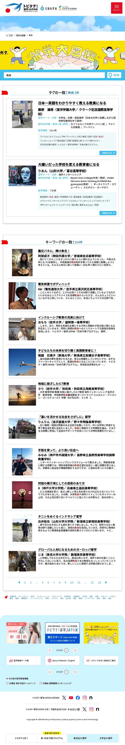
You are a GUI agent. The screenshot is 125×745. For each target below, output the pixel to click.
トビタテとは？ (21, 738)
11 (78, 582)
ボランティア (57, 596)
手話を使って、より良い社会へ (58, 450)
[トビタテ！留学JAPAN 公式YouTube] (71, 698)
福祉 (74, 598)
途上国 (68, 598)
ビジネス (54, 598)
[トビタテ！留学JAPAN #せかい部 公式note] (97, 709)
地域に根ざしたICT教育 (53, 384)
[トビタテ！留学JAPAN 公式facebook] (78, 698)
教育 (11, 598)
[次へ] (106, 582)
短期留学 (13, 596)
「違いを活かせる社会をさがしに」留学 (64, 417)
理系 (91, 596)
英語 (61, 598)
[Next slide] (75, 650)
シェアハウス (89, 598)
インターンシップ (43, 596)
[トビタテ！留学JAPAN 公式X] (64, 698)
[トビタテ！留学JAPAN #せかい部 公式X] (85, 709)
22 (99, 582)
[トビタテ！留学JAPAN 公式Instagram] (85, 698)
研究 (32, 596)
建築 (17, 598)
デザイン (113, 596)
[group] (23, 633)
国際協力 (24, 598)
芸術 (104, 598)
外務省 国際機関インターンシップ (55, 683)
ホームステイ (23, 596)
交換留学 (76, 596)
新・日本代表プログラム (52, 737)
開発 (47, 598)
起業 (96, 596)
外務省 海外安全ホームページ (20, 683)
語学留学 (67, 596)
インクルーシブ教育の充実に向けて (61, 317)
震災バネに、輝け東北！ (54, 251)
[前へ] (19, 582)
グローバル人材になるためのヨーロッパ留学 (67, 549)
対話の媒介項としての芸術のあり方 (61, 483)
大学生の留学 (105, 738)
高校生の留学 (80, 738)
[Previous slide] (49, 650)
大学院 (84, 596)
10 (71, 582)
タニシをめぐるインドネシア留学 (60, 516)
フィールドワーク (36, 598)
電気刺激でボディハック (54, 284)
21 (92, 582)
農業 (80, 598)
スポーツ (104, 596)
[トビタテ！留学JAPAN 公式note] (91, 697)
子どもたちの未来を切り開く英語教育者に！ (67, 350)
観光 (98, 598)
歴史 (109, 598)
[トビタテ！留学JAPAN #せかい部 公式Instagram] (91, 709)
